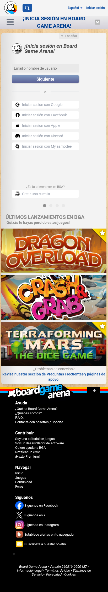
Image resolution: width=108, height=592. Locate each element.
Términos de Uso (57, 570)
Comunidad (23, 482)
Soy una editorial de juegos (35, 439)
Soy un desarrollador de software (39, 443)
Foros (19, 486)
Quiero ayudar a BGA (30, 448)
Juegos (20, 478)
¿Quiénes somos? (28, 413)
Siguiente (45, 79)
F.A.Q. (19, 418)
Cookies (70, 574)
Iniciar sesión (95, 8)
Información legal (29, 570)
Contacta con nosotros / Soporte (39, 422)
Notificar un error (27, 452)
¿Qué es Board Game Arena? (36, 409)
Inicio (19, 473)
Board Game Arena (33, 567)
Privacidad (54, 574)
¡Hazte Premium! (27, 456)
